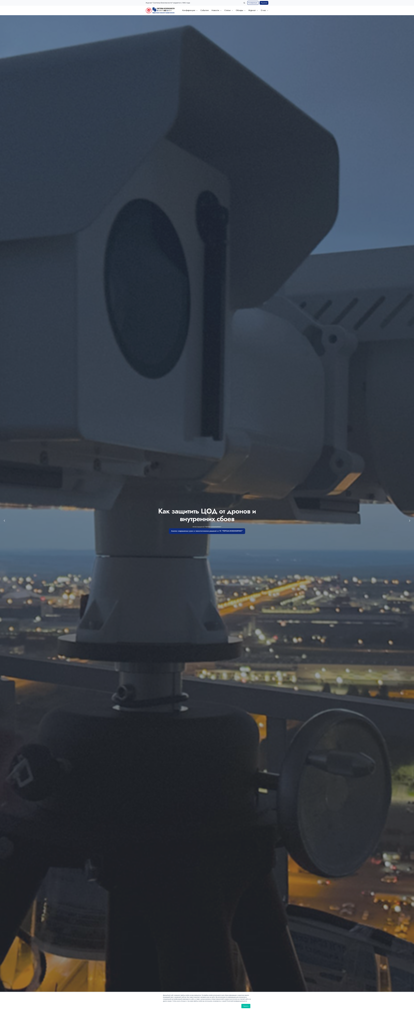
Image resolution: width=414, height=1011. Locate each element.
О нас (263, 10)
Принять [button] (246, 1006)
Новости (215, 10)
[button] (244, 3)
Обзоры (239, 10)
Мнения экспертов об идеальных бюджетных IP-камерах (206, 541)
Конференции (252, 3)
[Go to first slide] (410, 521)
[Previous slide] (4, 521)
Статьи (227, 10)
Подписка (264, 3)
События (204, 10)
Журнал (252, 10)
